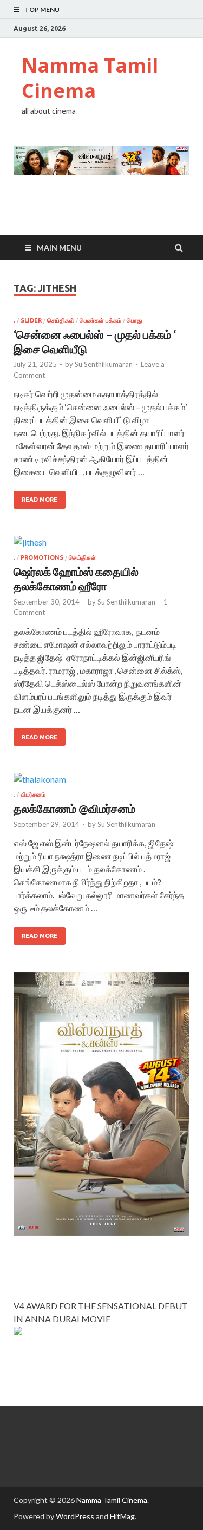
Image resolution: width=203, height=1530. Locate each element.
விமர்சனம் (33, 794)
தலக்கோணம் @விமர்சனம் (74, 808)
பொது (134, 320)
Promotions (42, 557)
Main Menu (59, 247)
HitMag (122, 1516)
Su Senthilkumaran (104, 364)
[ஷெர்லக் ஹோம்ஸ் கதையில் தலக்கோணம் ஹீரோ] (101, 545)
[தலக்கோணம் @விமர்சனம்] (101, 782)
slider (31, 320)
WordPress (75, 1516)
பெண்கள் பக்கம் (100, 320)
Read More (39, 499)
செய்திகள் (60, 320)
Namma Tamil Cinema (90, 78)
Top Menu (42, 9)
